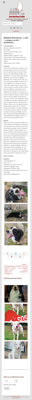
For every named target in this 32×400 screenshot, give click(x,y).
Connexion (16, 31)
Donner (7, 388)
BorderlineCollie (17, 16)
